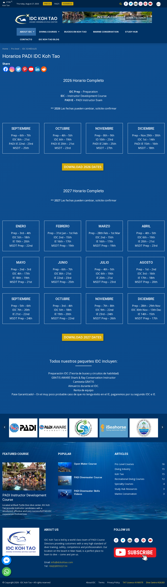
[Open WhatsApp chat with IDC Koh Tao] (6, 572)
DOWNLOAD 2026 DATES (82, 167)
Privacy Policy (113, 582)
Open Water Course (85, 463)
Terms (101, 582)
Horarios (67, 3)
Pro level (15, 48)
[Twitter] (18, 69)
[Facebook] (5, 69)
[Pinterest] (25, 69)
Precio (47, 3)
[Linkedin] (37, 69)
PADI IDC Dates (137, 17)
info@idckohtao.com (62, 562)
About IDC (91, 582)
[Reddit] (44, 69)
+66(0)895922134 (58, 566)
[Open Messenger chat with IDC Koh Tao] (6, 560)
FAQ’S (56, 3)
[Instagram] (12, 69)
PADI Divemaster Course (88, 477)
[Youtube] (31, 69)
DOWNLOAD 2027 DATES (82, 337)
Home (5, 48)
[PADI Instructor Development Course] (24, 476)
